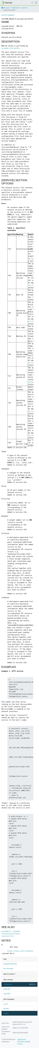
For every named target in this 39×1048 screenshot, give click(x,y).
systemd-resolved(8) (10, 48)
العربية (5, 1004)
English (6, 1013)
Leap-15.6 (6, 993)
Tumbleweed (15, 8)
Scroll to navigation (7, 15)
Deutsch (6, 1008)
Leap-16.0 (6, 989)
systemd (24, 8)
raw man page (8, 968)
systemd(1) (6, 931)
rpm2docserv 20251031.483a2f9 (23, 1040)
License (20, 1044)
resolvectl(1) (7, 936)
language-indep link (10, 964)
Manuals (6, 8)
